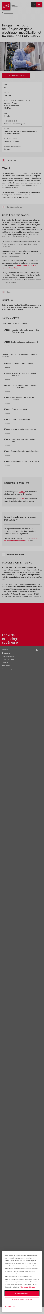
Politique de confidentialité (27, 1287)
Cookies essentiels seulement (22, 1300)
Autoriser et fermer (22, 1293)
